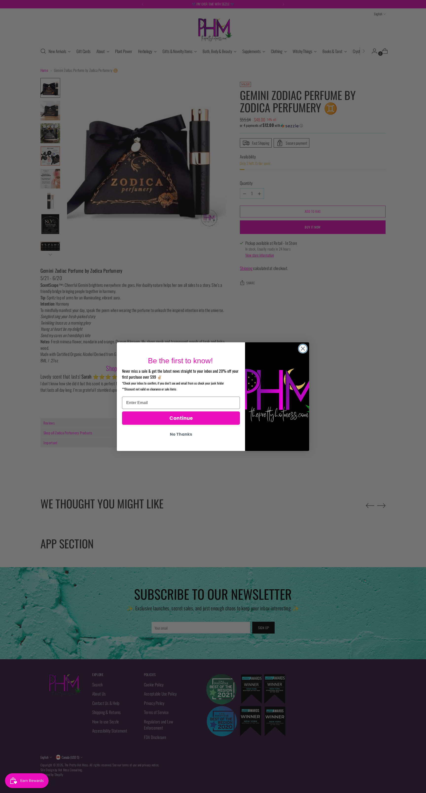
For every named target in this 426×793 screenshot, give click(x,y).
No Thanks (181, 434)
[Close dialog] (303, 348)
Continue (181, 418)
